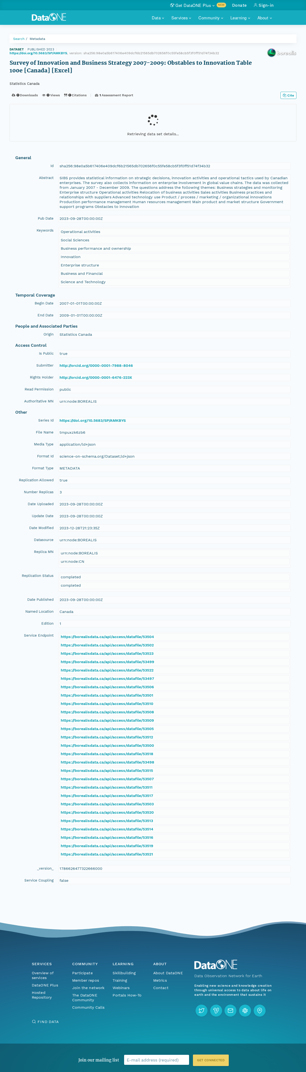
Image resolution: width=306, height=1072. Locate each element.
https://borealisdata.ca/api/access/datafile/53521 (107, 854)
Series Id (46, 420)
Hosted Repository (42, 995)
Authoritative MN (39, 401)
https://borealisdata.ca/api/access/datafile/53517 (107, 795)
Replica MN (44, 552)
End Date (46, 315)
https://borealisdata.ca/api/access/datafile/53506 (107, 687)
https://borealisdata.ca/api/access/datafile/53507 (107, 779)
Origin (49, 334)
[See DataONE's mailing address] (260, 1011)
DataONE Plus (45, 985)
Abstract (46, 178)
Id (52, 166)
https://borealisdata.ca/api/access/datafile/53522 (107, 670)
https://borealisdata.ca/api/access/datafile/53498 (107, 762)
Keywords (45, 230)
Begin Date (44, 303)
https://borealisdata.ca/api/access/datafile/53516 (107, 837)
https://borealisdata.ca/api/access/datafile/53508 (107, 712)
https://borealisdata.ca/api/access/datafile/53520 (107, 812)
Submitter (45, 365)
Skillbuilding (124, 973)
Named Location (39, 611)
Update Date (43, 516)
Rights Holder (42, 377)
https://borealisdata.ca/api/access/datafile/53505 (107, 728)
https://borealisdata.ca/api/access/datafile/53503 (107, 804)
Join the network (88, 987)
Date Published (40, 599)
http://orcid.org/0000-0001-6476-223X (96, 377)
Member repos (85, 980)
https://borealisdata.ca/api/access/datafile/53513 (107, 820)
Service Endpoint (39, 635)
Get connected (211, 1060)
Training (120, 980)
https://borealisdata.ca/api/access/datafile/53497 (107, 678)
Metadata (37, 39)
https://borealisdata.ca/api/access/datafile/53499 (107, 662)
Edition (47, 623)
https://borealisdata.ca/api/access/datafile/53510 (107, 703)
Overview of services (43, 975)
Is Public (46, 353)
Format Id (45, 456)
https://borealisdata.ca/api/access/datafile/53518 (107, 754)
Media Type (44, 444)
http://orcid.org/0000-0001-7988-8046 (96, 365)
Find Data (48, 1021)
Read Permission (39, 389)
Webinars (121, 987)
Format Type (43, 468)
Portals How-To (127, 995)
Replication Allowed (36, 480)
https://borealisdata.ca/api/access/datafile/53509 (107, 720)
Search (19, 39)
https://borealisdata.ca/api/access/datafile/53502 (107, 645)
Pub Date (46, 218)
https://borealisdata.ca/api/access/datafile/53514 (107, 829)
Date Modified (41, 528)
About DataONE (168, 973)
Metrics (160, 980)
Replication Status (38, 576)
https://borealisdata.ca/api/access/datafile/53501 (107, 695)
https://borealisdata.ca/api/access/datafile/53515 (107, 770)
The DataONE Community (84, 997)
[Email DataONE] (230, 1011)
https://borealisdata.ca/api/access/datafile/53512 (107, 737)
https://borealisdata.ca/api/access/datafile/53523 (107, 653)
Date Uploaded (41, 504)
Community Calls (88, 1007)
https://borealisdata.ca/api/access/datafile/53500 (107, 745)
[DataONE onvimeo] (216, 1011)
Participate (82, 973)
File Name (45, 432)
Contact (161, 987)
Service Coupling (39, 880)
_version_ (45, 868)
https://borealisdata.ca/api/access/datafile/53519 (107, 846)
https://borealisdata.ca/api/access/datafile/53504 (107, 636)
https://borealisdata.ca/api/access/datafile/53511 (107, 787)
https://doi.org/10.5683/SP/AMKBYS (38, 53)
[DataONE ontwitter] (202, 1011)
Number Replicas (39, 492)
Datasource (44, 540)
